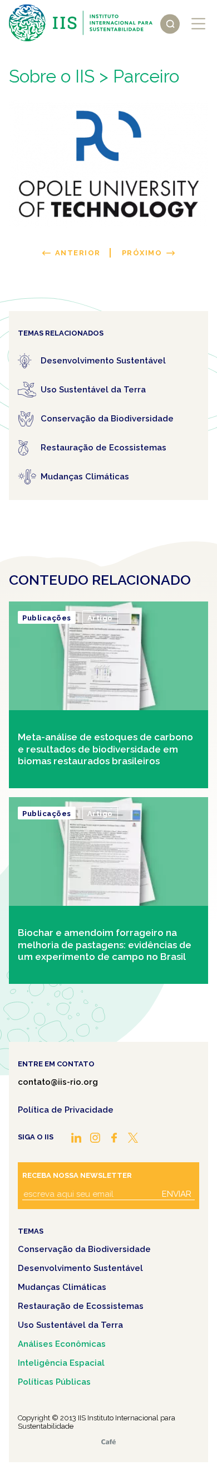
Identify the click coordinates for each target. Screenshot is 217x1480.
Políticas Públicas (54, 1382)
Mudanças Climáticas (62, 1287)
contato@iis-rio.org (58, 1082)
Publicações (46, 618)
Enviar (176, 1194)
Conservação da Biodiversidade (84, 1249)
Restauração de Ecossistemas (81, 1306)
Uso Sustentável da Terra (70, 1325)
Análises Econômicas (62, 1344)
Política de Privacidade (66, 1110)
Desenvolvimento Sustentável (80, 1268)
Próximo (142, 253)
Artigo (100, 618)
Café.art (108, 1441)
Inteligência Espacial (61, 1363)
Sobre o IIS (52, 76)
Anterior (78, 253)
